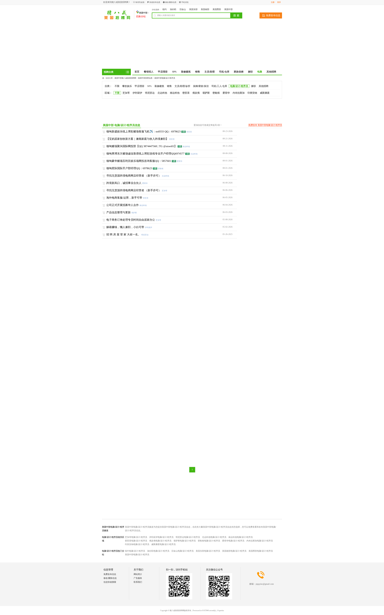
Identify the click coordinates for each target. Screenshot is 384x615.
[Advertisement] (192, 46)
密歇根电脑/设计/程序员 (209, 541)
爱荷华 (226, 93)
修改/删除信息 (170, 2)
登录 (279, 2)
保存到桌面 (139, 2)
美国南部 (205, 9)
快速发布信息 (154, 2)
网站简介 (138, 574)
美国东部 (193, 9)
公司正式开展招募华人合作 (122, 205)
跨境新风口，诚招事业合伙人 (123, 182)
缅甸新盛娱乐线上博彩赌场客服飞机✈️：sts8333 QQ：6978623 (143, 131)
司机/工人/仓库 (219, 86)
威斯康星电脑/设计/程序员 (163, 544)
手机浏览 (185, 2)
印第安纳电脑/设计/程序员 (137, 544)
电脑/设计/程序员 (239, 86)
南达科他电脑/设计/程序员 (240, 537)
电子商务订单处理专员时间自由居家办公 (130, 219)
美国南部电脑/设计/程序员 (234, 551)
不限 (117, 86)
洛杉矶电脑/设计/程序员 (158, 551)
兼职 (253, 86)
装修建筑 (159, 86)
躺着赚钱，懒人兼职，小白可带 (125, 227)
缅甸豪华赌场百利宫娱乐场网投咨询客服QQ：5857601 (138, 160)
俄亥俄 (196, 93)
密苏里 (186, 93)
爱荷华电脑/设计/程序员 (233, 541)
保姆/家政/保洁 (201, 86)
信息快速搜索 (110, 582)
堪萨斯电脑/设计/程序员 (185, 541)
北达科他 (162, 93)
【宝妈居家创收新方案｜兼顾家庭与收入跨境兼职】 (137, 138)
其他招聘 (263, 86)
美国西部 (217, 9)
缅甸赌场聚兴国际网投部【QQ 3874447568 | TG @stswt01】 (141, 146)
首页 (137, 71)
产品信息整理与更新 (118, 212)
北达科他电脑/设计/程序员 (214, 537)
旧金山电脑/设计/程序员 (182, 551)
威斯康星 (265, 93)
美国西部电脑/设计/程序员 (261, 551)
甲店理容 (139, 86)
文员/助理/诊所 (182, 86)
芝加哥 (126, 93)
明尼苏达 (150, 93)
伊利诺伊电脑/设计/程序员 (161, 537)
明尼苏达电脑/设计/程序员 (188, 537)
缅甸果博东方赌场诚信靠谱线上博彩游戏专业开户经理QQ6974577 (145, 153)
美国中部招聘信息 (145, 78)
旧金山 (183, 9)
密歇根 (216, 93)
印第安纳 (252, 93)
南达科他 (175, 93)
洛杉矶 (173, 9)
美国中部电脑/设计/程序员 (164, 78)
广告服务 (138, 578)
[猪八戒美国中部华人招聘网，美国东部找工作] (117, 19)
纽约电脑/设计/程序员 (135, 551)
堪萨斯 (206, 93)
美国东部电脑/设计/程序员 (208, 551)
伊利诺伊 (137, 93)
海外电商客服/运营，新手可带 (124, 197)
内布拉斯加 (239, 93)
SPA (149, 86)
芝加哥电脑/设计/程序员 (136, 537)
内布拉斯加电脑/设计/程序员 (259, 541)
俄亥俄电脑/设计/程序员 (160, 541)
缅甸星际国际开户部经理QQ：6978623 (129, 168)
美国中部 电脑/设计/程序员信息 (121, 125)
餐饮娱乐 (127, 86)
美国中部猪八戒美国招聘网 (125, 78)
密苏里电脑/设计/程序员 (136, 541)
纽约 (164, 9)
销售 (169, 86)
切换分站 (141, 16)
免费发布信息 (273, 15)
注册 (272, 2)
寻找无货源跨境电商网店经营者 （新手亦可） (133, 175)
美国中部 (228, 9)
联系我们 (138, 582)
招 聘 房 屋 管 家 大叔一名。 (123, 234)
